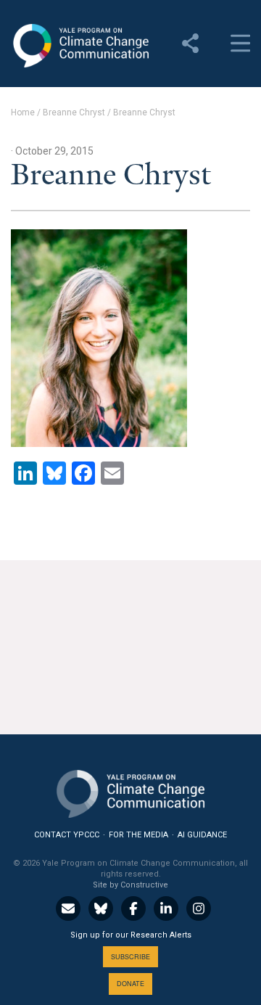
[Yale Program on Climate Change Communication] (130, 790)
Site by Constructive (130, 885)
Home (23, 112)
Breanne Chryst (74, 112)
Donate (130, 983)
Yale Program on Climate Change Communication (80, 45)
